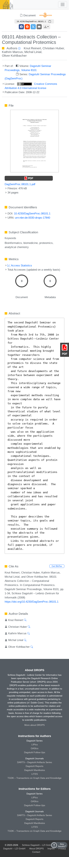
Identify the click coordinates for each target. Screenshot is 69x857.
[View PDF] (34, 140)
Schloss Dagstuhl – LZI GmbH (37, 845)
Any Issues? (62, 845)
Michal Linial (32, 52)
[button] (46, 26)
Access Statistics (21, 265)
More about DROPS (34, 725)
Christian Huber (53, 48)
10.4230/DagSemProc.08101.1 (32, 213)
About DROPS (36, 848)
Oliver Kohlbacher (14, 55)
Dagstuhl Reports (34, 766)
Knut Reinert (32, 48)
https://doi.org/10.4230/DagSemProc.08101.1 (31, 601)
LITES (34, 774)
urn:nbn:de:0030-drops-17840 (32, 217)
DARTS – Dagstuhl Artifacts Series (34, 762)
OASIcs (34, 748)
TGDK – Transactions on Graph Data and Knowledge (34, 778)
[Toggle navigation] (62, 4)
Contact (36, 852)
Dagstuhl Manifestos (34, 770)
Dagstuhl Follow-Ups (34, 752)
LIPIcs (34, 744)
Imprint (51, 848)
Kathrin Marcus (12, 52)
